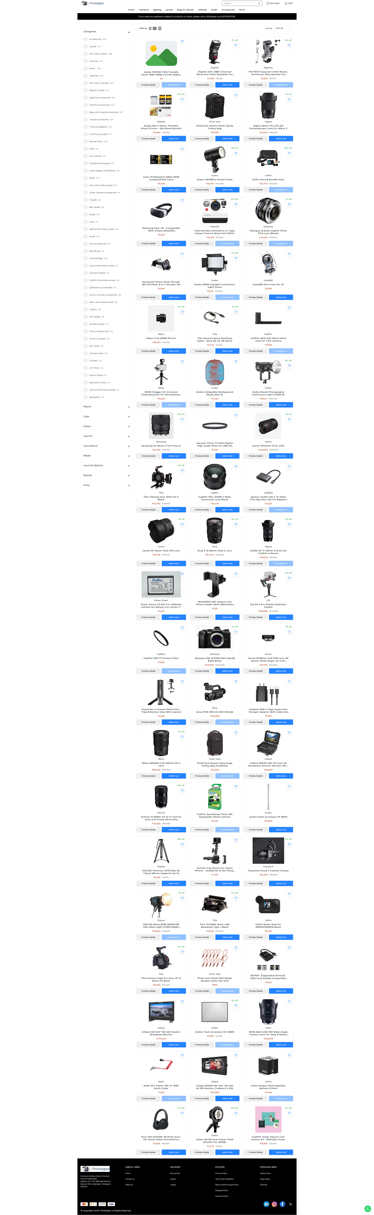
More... (242, 9)
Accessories (228, 9)
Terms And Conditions (224, 1179)
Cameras (144, 9)
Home (127, 1173)
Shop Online (265, 1179)
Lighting (157, 9)
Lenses (169, 9)
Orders (173, 1179)
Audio (214, 9)
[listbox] (242, 3)
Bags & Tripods (185, 9)
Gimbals (202, 9)
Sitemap (263, 1185)
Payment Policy (221, 1196)
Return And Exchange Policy (227, 1185)
